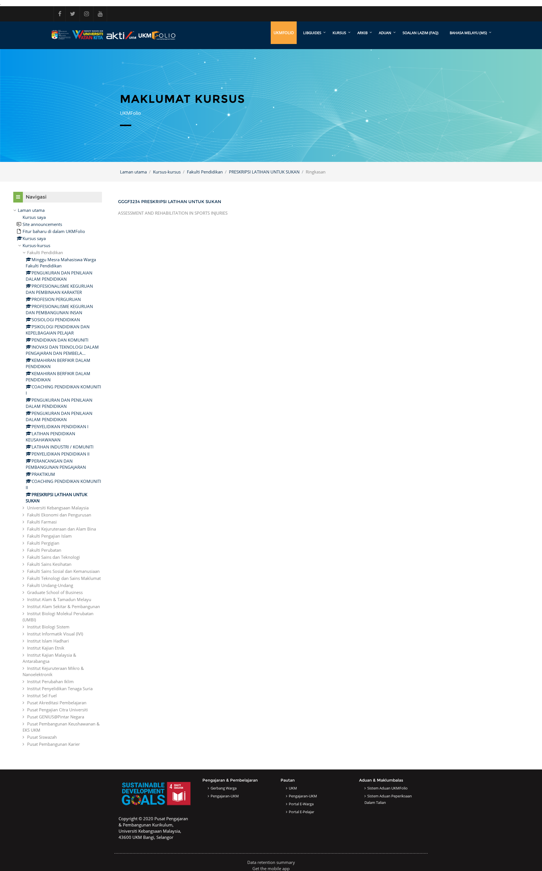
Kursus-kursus (167, 172)
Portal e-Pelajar (301, 811)
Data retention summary (271, 862)
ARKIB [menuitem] (362, 32)
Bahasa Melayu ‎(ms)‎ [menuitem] (468, 32)
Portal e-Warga (301, 803)
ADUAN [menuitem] (385, 32)
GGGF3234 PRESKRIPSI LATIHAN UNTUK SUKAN (169, 201)
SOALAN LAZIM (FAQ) (420, 32)
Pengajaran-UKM (225, 796)
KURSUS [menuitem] (339, 32)
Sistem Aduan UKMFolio (387, 788)
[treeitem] (57, 477)
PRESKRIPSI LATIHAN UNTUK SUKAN (264, 172)
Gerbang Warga (224, 788)
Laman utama (133, 172)
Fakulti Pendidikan (205, 172)
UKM (293, 788)
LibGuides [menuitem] (312, 32)
